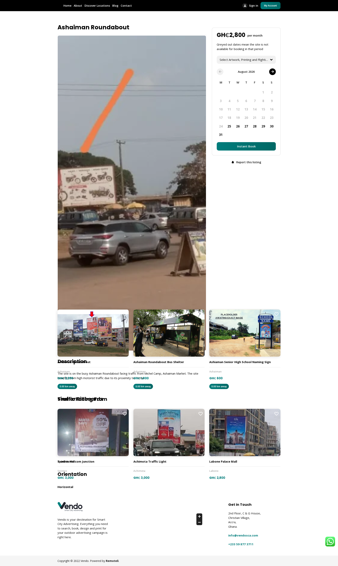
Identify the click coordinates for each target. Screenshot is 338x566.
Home (67, 5)
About (78, 5)
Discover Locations (97, 5)
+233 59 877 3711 (241, 544)
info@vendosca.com (243, 535)
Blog (115, 5)
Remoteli (112, 561)
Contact (126, 5)
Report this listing (248, 162)
